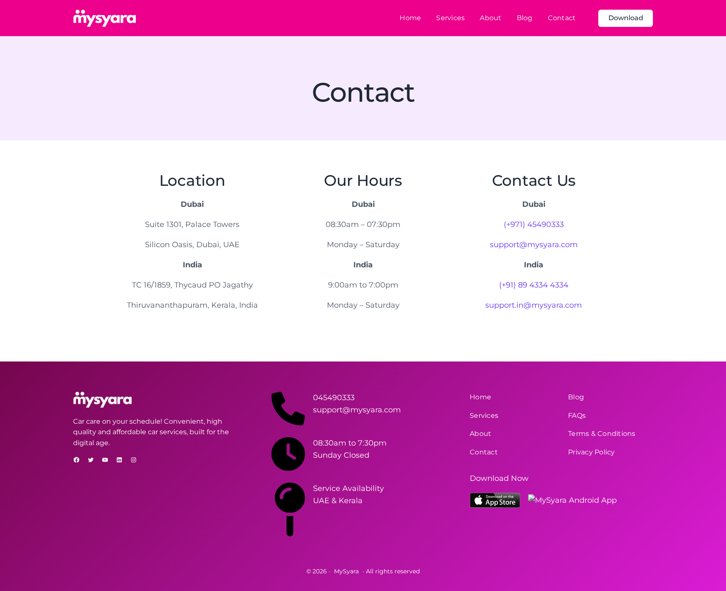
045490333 (334, 397)
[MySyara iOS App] (495, 500)
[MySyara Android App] (572, 500)
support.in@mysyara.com (533, 305)
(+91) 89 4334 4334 (533, 285)
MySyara (346, 571)
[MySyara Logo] (104, 18)
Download (625, 18)
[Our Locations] (288, 533)
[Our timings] (288, 468)
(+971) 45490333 (534, 224)
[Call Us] (288, 422)
